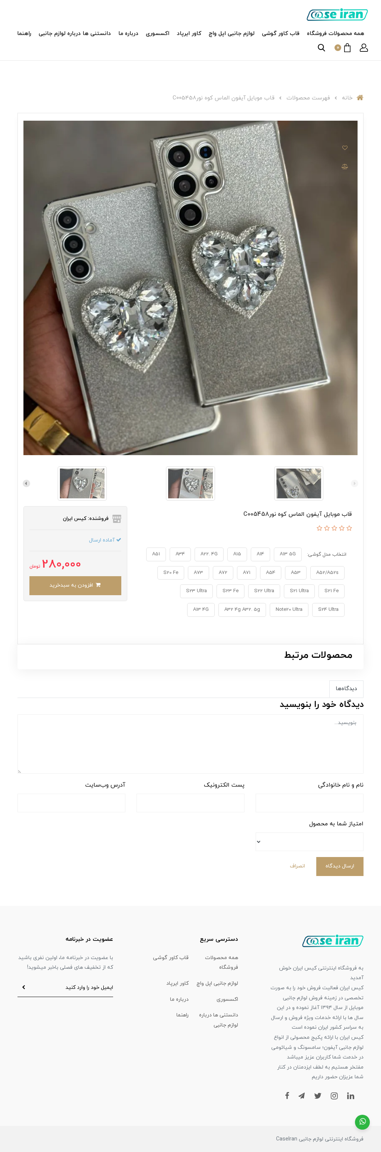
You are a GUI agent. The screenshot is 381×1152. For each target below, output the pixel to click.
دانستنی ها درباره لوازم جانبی (75, 34)
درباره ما (128, 34)
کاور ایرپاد (189, 34)
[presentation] (354, 483)
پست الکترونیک (224, 785)
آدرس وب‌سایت (105, 785)
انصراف (297, 866)
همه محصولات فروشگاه (335, 34)
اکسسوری (157, 34)
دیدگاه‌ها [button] (346, 689)
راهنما (24, 34)
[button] (364, 48)
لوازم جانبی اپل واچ (231, 34)
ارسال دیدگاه (340, 866)
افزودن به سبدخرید (72, 585)
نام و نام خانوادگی (341, 785)
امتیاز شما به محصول (336, 824)
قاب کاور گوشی (281, 34)
